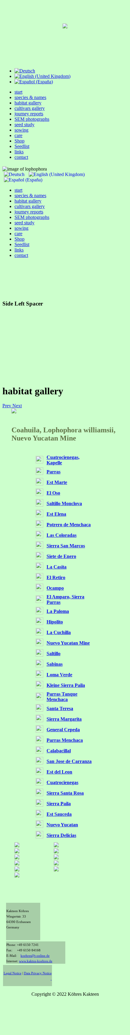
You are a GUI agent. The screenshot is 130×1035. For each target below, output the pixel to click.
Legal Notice (12, 973)
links (19, 151)
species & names (30, 97)
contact (21, 157)
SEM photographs (32, 119)
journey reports (29, 113)
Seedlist (22, 146)
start (18, 92)
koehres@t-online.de (35, 955)
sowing (21, 130)
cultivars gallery (30, 108)
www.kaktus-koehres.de (35, 961)
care (18, 135)
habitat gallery (28, 102)
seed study (24, 124)
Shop (19, 140)
